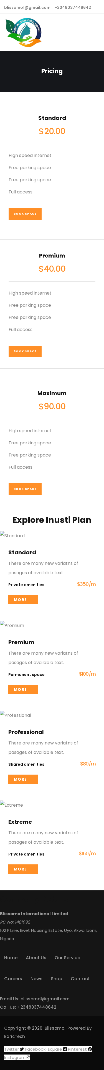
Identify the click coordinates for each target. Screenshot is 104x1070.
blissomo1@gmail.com (45, 999)
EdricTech (14, 1036)
